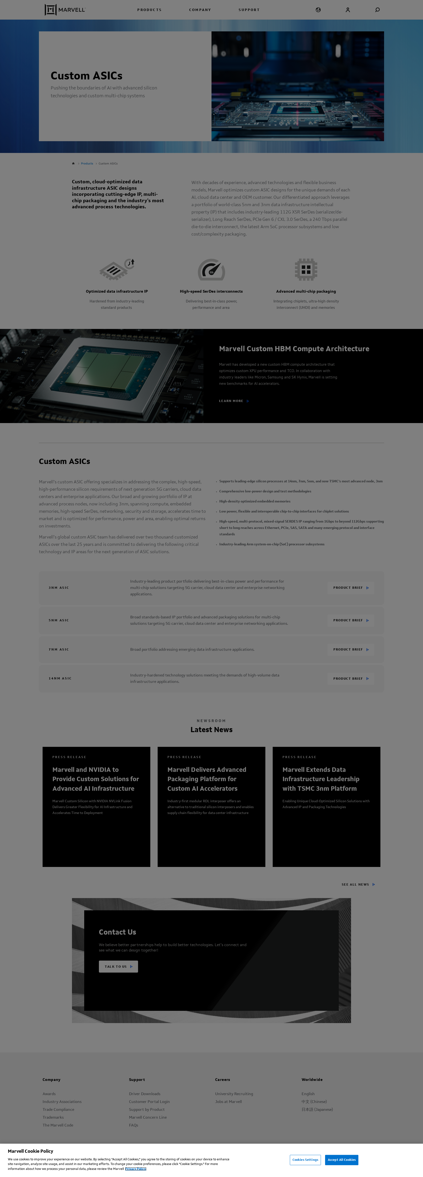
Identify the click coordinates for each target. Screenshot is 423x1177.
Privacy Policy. (135, 1168)
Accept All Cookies (342, 1159)
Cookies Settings (305, 1159)
